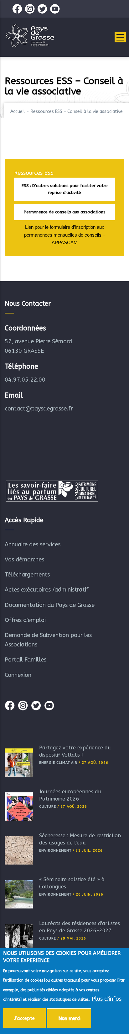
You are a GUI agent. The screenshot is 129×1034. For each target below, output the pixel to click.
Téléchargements (27, 574)
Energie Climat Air (58, 763)
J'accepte (24, 1018)
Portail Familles (25, 659)
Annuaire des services (32, 544)
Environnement (55, 851)
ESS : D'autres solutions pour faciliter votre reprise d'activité (65, 189)
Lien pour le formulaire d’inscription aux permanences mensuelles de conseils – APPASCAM (64, 235)
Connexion (18, 675)
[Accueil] (30, 36)
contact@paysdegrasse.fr (39, 408)
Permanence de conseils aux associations (65, 212)
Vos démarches (24, 559)
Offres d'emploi (25, 620)
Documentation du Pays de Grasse (50, 605)
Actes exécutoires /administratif (47, 589)
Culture (47, 807)
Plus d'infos (106, 998)
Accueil (17, 111)
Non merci (69, 1018)
